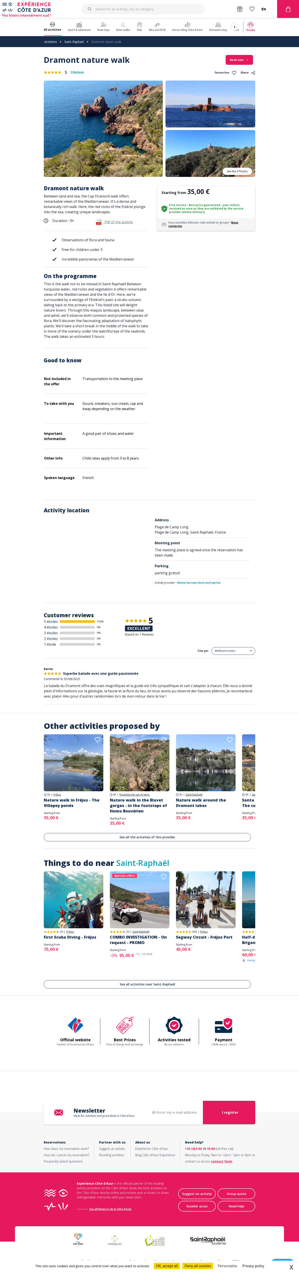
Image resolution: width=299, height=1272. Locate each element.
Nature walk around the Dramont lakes (201, 802)
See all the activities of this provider (147, 837)
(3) (127, 932)
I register (230, 1112)
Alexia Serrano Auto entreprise (198, 583)
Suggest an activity (112, 1149)
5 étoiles (51, 621)
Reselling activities (111, 1155)
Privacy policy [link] (253, 1265)
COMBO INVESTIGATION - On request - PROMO (138, 939)
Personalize (227, 1265)
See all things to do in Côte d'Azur (110, 1209)
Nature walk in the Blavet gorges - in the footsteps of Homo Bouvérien (138, 805)
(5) (61, 932)
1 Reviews (77, 72)
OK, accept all (167, 1265)
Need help (236, 1206)
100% (100, 621)
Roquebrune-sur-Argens (135, 794)
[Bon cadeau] (240, 9)
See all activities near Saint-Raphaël (147, 984)
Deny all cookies (198, 1265)
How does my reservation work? (66, 1149)
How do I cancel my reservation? (66, 1155)
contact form (221, 1161)
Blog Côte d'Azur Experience (155, 1155)
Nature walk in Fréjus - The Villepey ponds (71, 802)
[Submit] (90, 9)
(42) (194, 932)
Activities (50, 42)
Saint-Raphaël (74, 42)
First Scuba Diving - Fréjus (70, 937)
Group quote (236, 1194)
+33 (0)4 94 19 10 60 (200, 1149)
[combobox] (143, 9)
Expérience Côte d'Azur (151, 1149)
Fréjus (57, 794)
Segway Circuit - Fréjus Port (204, 937)
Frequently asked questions (63, 1161)
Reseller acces (197, 1206)
